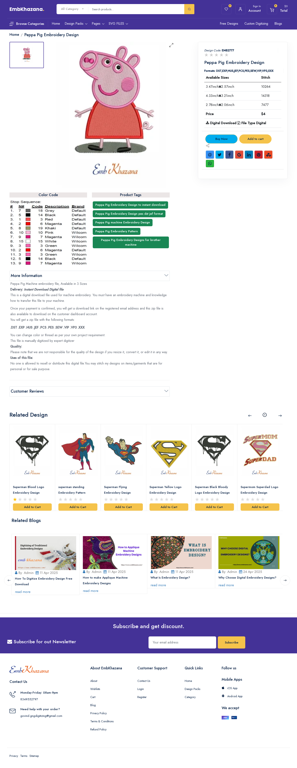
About (93, 681)
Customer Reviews (27, 391)
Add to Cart (32, 507)
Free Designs (229, 23)
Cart (92, 697)
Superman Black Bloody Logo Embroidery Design (212, 490)
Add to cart (255, 139)
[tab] (26, 55)
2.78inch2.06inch (220, 104)
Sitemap (34, 756)
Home (188, 681)
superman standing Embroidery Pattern (71, 490)
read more (23, 591)
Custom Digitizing (256, 23)
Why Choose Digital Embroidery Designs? (247, 577)
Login (140, 689)
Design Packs (192, 689)
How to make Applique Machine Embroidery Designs (105, 580)
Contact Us (143, 681)
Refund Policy (98, 729)
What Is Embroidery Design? (170, 577)
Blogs (278, 23)
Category (190, 697)
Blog (93, 705)
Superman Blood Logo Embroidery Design (28, 490)
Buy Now (221, 139)
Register (142, 697)
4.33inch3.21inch (220, 95)
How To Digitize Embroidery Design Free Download (43, 581)
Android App (234, 696)
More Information (26, 276)
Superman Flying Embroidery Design (117, 490)
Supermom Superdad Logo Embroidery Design (259, 490)
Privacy (13, 756)
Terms (23, 756)
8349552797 (29, 699)
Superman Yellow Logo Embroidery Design (165, 490)
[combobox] (72, 9)
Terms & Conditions (102, 721)
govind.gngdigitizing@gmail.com (41, 716)
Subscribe (231, 642)
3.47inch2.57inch (220, 86)
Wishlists (95, 689)
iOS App (231, 688)
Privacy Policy (98, 713)
